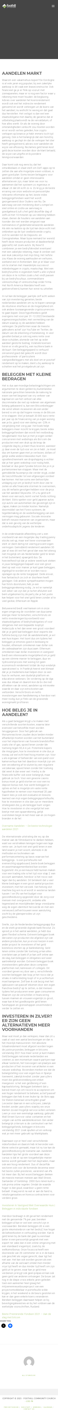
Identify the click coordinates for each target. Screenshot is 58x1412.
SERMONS (37, 1407)
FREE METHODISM (11, 1407)
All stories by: (29, 1375)
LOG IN (29, 1401)
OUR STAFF (25, 1407)
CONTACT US (29, 1409)
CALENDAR (47, 1407)
